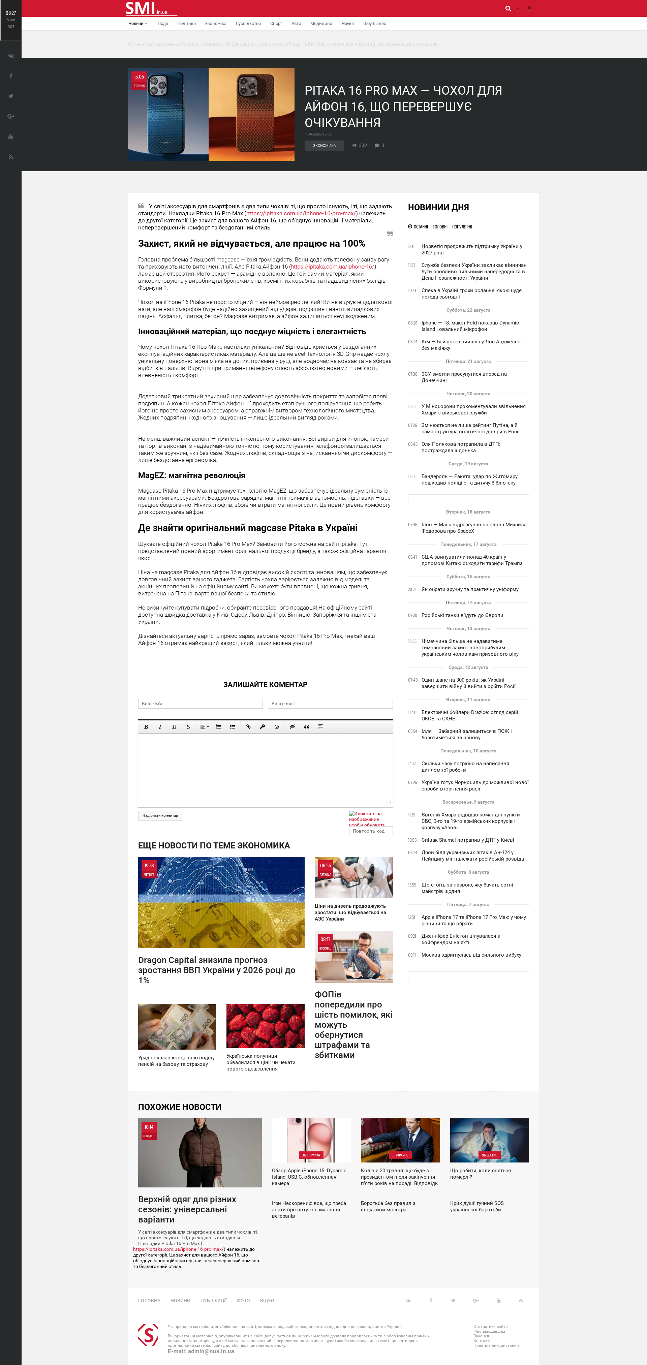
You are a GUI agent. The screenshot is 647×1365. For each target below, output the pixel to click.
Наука (348, 23)
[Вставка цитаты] (306, 726)
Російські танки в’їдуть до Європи (462, 615)
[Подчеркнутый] (174, 726)
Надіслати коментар (160, 815)
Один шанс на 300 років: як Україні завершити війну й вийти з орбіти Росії (469, 683)
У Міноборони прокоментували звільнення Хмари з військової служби (474, 409)
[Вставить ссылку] (248, 726)
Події (163, 23)
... (217, 929)
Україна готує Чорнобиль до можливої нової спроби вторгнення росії (475, 785)
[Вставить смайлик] (276, 726)
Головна (149, 1300)
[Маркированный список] (232, 726)
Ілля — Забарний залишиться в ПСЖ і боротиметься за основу (467, 734)
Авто (296, 23)
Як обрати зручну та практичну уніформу (470, 589)
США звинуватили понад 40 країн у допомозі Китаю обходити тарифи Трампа (472, 560)
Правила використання (496, 1345)
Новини (136, 23)
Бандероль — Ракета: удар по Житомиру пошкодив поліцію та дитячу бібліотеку (470, 479)
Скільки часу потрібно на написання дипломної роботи (465, 767)
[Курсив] (160, 726)
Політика (186, 23)
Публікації (214, 1300)
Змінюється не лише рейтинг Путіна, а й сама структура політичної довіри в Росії (471, 428)
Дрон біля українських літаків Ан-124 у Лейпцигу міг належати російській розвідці (474, 855)
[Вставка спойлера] (320, 726)
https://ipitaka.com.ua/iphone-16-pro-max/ (301, 213)
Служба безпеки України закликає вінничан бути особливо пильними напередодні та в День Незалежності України (474, 271)
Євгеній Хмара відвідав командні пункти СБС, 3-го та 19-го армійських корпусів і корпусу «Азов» (471, 821)
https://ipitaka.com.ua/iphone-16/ (332, 266)
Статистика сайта (490, 1326)
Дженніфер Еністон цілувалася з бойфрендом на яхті (461, 939)
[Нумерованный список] (218, 726)
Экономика (324, 146)
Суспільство (248, 23)
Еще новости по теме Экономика (214, 845)
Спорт (276, 23)
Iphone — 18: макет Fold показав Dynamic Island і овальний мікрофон (470, 326)
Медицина (321, 23)
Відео (267, 1300)
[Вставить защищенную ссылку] (262, 726)
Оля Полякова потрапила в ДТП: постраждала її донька (461, 447)
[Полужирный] (146, 726)
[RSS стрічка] (517, 8)
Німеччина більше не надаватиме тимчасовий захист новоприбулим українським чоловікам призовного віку (470, 647)
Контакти (482, 1340)
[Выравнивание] (204, 726)
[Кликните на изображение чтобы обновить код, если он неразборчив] (371, 818)
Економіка (215, 23)
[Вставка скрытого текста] (292, 726)
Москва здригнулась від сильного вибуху (471, 955)
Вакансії (481, 1336)
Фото (243, 1300)
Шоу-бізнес (374, 23)
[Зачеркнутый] (188, 726)
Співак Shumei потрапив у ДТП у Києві (468, 840)
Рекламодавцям (489, 1331)
